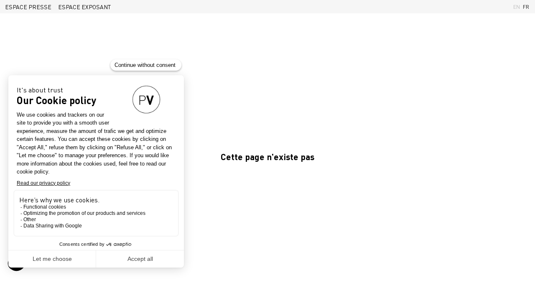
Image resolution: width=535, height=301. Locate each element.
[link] (28, 6)
